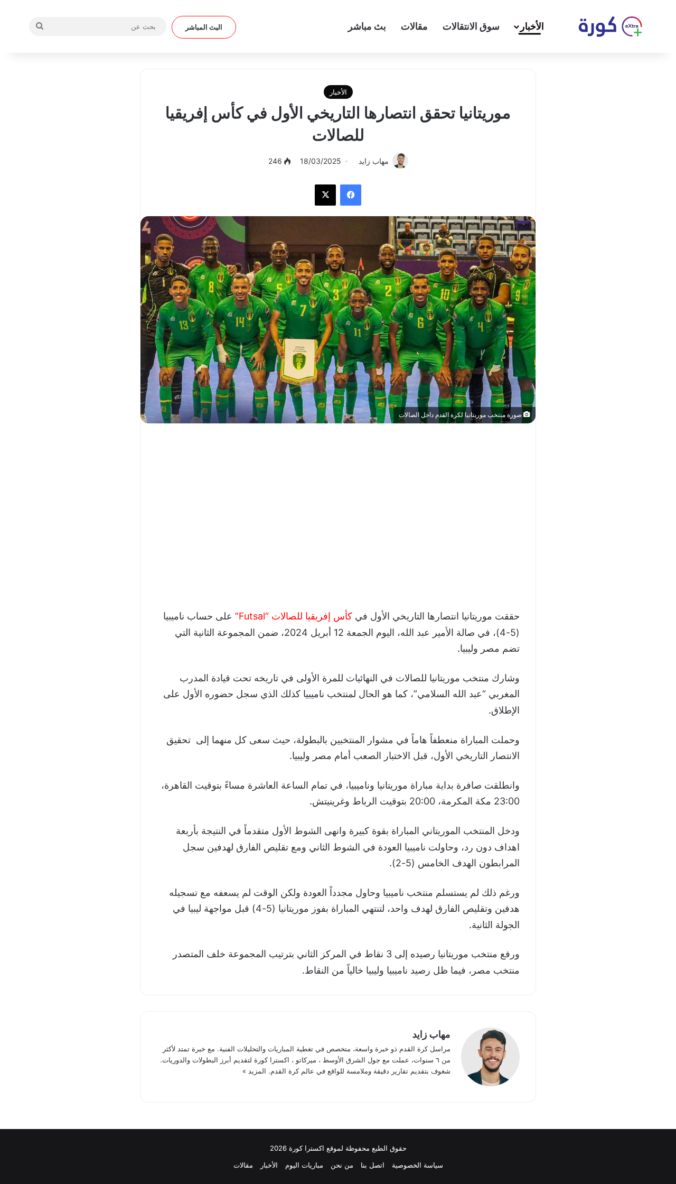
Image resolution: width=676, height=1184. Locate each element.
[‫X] (325, 195)
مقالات (414, 26)
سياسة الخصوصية (417, 1165)
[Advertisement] (338, 513)
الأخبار (532, 26)
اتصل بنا (372, 1165)
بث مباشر (367, 26)
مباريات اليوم (304, 1165)
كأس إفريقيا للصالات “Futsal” (293, 616)
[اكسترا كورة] (604, 26)
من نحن (342, 1165)
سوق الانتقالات (471, 26)
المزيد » (254, 1071)
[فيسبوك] (350, 195)
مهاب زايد (431, 1034)
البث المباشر (203, 27)
